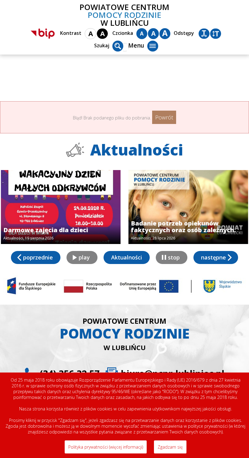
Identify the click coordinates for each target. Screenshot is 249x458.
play (84, 257)
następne (213, 257)
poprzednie (38, 257)
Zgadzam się (170, 447)
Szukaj (101, 45)
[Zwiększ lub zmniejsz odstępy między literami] (204, 33)
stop (174, 257)
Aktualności (126, 257)
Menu (136, 45)
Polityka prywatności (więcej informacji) (105, 447)
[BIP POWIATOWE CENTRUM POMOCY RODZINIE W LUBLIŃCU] (43, 33)
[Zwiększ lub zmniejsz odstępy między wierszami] (215, 33)
